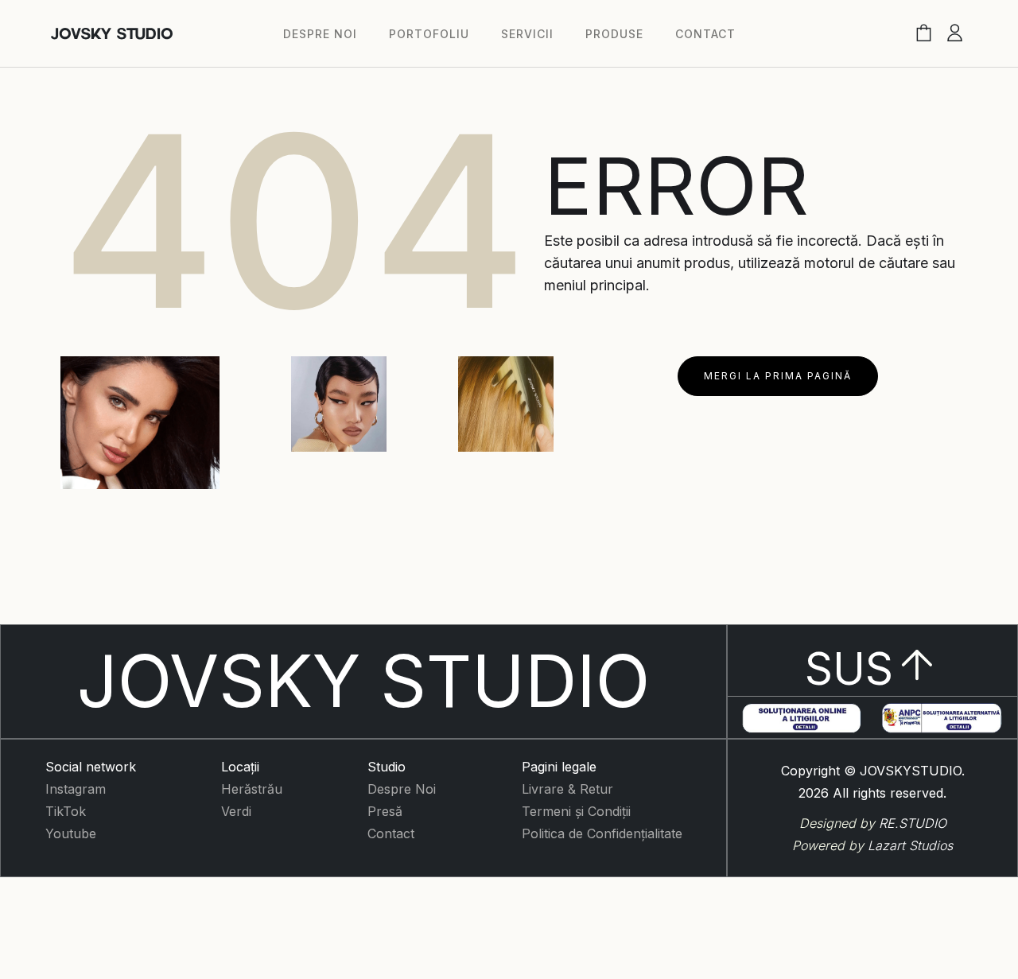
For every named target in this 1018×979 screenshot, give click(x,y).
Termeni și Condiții (576, 811)
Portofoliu (429, 34)
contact (705, 34)
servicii (527, 34)
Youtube (70, 833)
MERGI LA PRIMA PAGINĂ (778, 376)
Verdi (236, 811)
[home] (112, 34)
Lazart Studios (910, 845)
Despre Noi (401, 789)
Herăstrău (251, 789)
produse (614, 34)
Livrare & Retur (567, 789)
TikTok (65, 811)
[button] (923, 34)
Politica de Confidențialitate (602, 833)
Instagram (75, 789)
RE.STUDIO (912, 823)
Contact (390, 833)
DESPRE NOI (320, 34)
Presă (384, 811)
